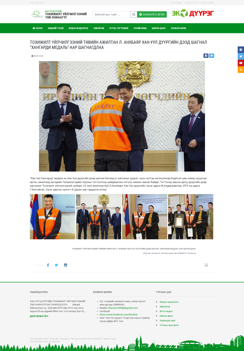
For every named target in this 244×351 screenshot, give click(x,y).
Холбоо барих (207, 3)
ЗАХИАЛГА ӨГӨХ (153, 14)
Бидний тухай (55, 28)
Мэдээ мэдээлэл (78, 28)
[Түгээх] (205, 56)
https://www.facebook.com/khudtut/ (119, 314)
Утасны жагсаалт (169, 325)
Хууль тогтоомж (118, 28)
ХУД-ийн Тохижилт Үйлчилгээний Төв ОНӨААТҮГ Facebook (169, 253)
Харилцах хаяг (167, 320)
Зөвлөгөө (98, 28)
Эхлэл (39, 28)
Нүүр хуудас (177, 3)
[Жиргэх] (211, 56)
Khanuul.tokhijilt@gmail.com (123, 308)
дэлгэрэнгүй (38, 316)
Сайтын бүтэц (192, 3)
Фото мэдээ (166, 311)
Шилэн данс (159, 28)
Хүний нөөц (140, 28)
